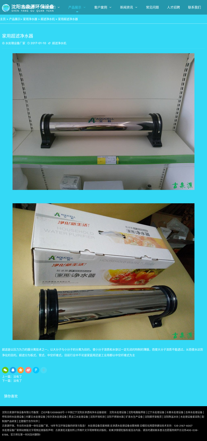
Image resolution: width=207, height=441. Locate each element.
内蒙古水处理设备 (35, 416)
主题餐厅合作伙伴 (28, 421)
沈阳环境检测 (97, 416)
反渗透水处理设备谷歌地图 (124, 425)
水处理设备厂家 (13, 43)
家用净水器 (30, 19)
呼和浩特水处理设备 (13, 416)
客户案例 (100, 7)
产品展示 (74, 7)
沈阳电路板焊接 (136, 412)
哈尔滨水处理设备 (57, 416)
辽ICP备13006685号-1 (54, 412)
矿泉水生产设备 (134, 416)
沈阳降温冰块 (171, 416)
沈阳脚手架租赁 (153, 416)
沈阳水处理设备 (117, 412)
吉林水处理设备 (193, 412)
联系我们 (194, 7)
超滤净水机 (48, 19)
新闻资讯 (126, 7)
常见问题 (152, 7)
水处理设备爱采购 (190, 416)
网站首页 (27, 7)
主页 (3, 19)
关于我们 (48, 7)
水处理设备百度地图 (99, 425)
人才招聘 (173, 7)
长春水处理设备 (174, 412)
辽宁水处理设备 (155, 412)
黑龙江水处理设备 (78, 416)
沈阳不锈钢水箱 (115, 416)
